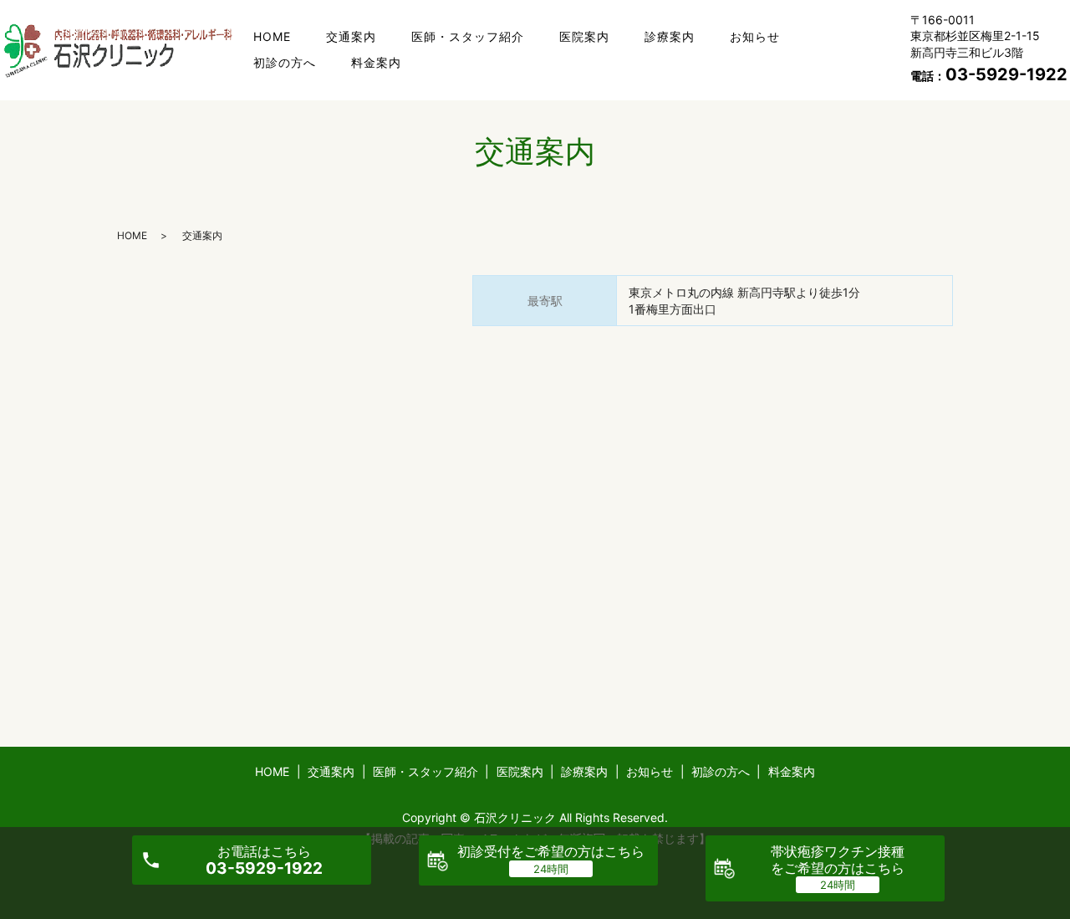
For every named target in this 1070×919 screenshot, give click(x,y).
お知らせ (755, 36)
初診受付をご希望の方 (551, 851)
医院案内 (584, 36)
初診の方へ (284, 62)
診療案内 (670, 36)
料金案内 (376, 62)
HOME (272, 36)
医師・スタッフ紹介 (467, 36)
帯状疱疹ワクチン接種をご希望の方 (837, 859)
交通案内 (351, 36)
